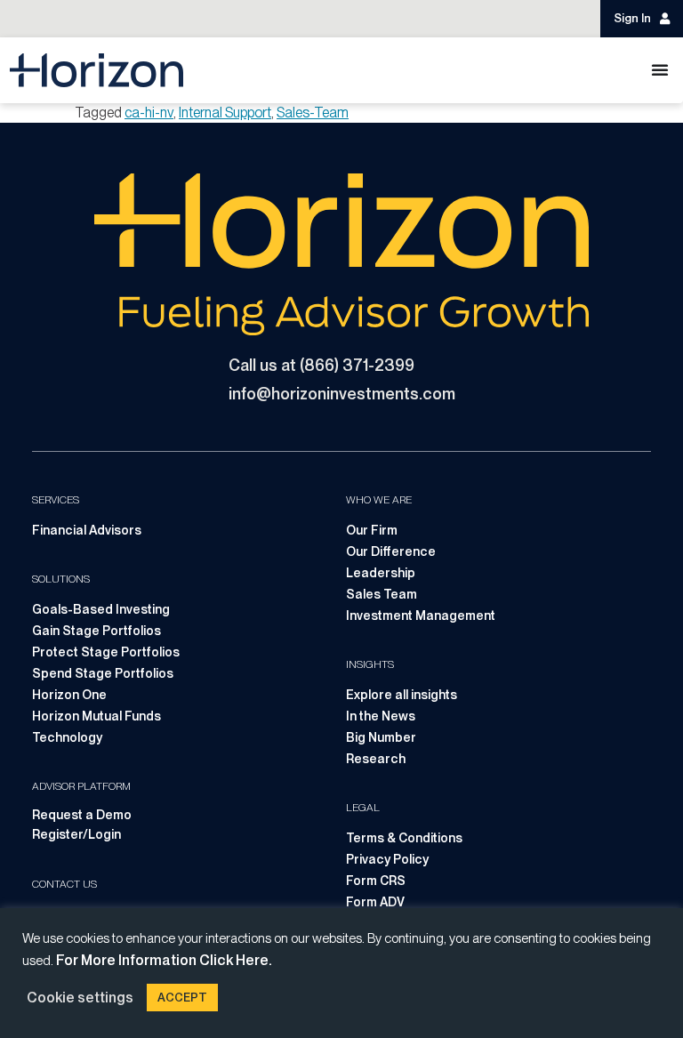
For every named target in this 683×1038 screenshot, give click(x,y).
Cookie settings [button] (80, 997)
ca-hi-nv (149, 112)
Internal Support (225, 112)
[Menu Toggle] (660, 69)
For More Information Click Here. (164, 960)
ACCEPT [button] (182, 997)
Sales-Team (313, 112)
